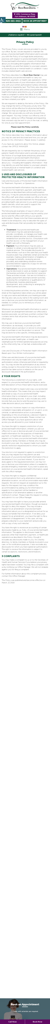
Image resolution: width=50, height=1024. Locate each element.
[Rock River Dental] (25, 6)
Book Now (37, 1022)
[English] (23, 27)
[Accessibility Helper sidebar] (3, 20)
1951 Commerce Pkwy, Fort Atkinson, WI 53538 (25, 15)
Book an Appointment (35, 21)
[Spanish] (26, 27)
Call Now (12, 1022)
